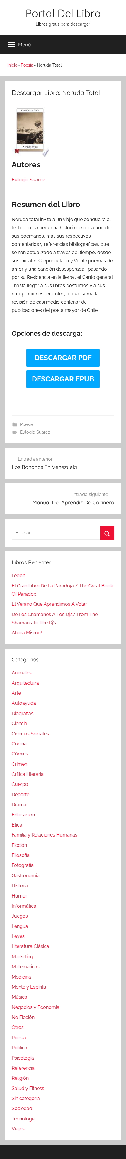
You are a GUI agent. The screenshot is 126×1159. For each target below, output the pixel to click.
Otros (18, 1027)
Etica (17, 825)
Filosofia (21, 855)
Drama (19, 804)
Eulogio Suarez (35, 432)
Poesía (27, 65)
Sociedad (22, 1108)
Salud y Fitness (28, 1088)
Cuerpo (20, 784)
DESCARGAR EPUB (63, 379)
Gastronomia (26, 875)
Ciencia (19, 723)
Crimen (19, 764)
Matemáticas (26, 966)
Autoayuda (24, 703)
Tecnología (23, 1119)
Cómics (20, 754)
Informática (24, 906)
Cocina (19, 744)
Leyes (18, 936)
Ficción (19, 845)
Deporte (20, 794)
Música (19, 997)
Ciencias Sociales (30, 734)
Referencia (23, 1068)
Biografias (22, 713)
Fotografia (23, 865)
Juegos (20, 916)
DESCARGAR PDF (63, 357)
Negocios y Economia (35, 1007)
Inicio (12, 65)
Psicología (23, 1058)
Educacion (23, 815)
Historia (20, 885)
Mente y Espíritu (29, 987)
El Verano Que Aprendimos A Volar (49, 604)
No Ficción (23, 1017)
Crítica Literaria (28, 774)
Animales (22, 673)
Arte (16, 693)
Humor (19, 896)
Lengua (20, 926)
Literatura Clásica (30, 946)
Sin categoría (26, 1098)
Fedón (18, 575)
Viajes (18, 1129)
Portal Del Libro (63, 13)
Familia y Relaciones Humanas (44, 835)
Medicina (21, 977)
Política (19, 1048)
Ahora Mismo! (27, 633)
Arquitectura (25, 683)
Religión (20, 1078)
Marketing (22, 956)
